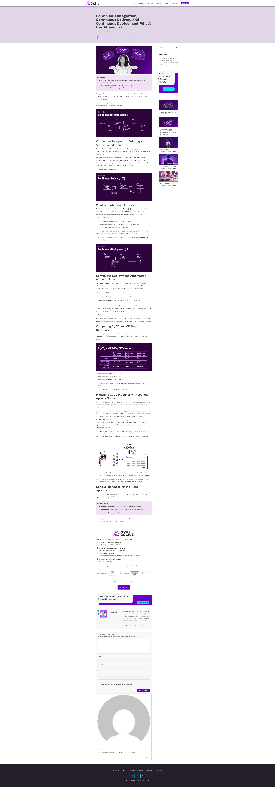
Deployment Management (105, 10)
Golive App (110, 405)
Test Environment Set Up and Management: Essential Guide (168, 167)
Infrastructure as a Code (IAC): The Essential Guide (168, 113)
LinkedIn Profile (103, 673)
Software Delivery (130, 10)
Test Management (166, 65)
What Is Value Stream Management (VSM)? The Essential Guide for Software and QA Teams (168, 131)
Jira (129, 389)
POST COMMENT (143, 690)
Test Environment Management (169, 62)
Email (101, 665)
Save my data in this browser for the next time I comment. (116, 684)
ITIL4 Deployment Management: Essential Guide (168, 185)
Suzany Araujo (106, 37)
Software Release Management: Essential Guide (168, 150)
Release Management (118, 10)
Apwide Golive (129, 539)
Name (101, 656)
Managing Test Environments (112, 321)
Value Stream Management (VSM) (168, 68)
